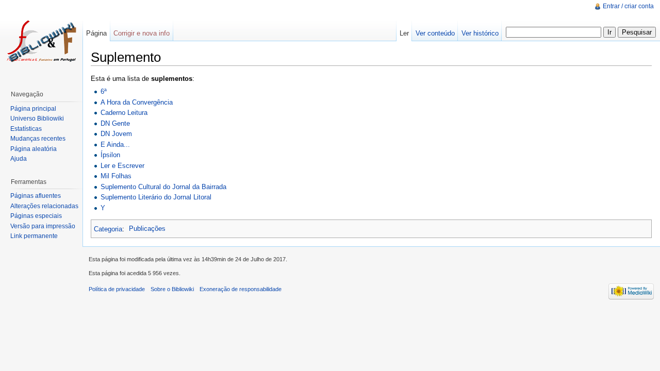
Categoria (108, 228)
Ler (404, 33)
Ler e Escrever (122, 166)
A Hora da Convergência (137, 102)
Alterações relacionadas (44, 206)
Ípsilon (110, 155)
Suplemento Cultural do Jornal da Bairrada (163, 187)
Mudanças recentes (37, 138)
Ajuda (18, 158)
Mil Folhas (116, 176)
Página (96, 33)
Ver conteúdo (435, 33)
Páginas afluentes (35, 195)
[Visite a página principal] (41, 41)
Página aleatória (33, 149)
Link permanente (34, 236)
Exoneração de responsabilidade (241, 289)
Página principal (33, 108)
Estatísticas (26, 128)
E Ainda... (115, 144)
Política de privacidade (117, 289)
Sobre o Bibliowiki (172, 289)
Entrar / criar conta (628, 6)
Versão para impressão (42, 226)
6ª (104, 91)
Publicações (147, 228)
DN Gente (115, 123)
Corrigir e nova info (141, 33)
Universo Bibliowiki (37, 118)
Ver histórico (480, 33)
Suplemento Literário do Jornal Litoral (156, 197)
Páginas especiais (36, 216)
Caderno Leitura (124, 112)
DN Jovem (116, 134)
